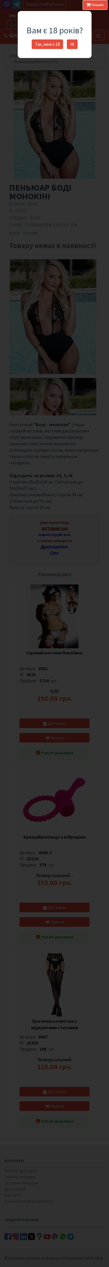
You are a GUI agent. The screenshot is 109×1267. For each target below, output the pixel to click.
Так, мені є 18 (47, 44)
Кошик (97, 4)
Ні (72, 44)
